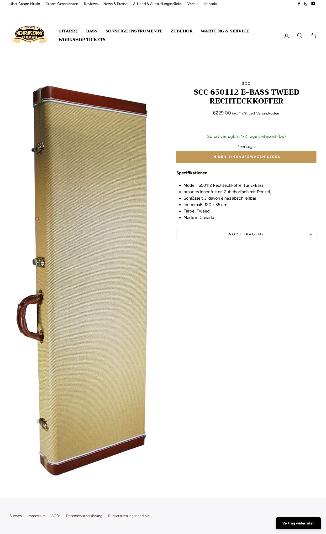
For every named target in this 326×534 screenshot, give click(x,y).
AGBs (55, 515)
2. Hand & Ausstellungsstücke (157, 3)
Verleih (193, 3)
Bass (91, 31)
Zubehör (182, 31)
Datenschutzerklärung (84, 515)
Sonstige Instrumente (134, 31)
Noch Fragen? (246, 234)
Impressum (37, 515)
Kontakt (210, 3)
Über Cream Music (25, 3)
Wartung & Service (225, 31)
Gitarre (68, 31)
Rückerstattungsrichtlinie (129, 515)
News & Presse (115, 3)
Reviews (91, 3)
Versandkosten (267, 113)
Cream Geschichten (62, 3)
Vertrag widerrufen (298, 523)
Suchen (16, 515)
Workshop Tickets (81, 39)
